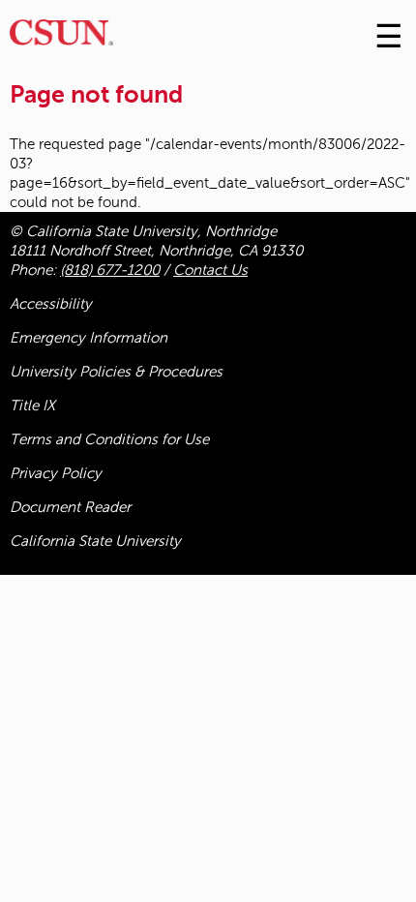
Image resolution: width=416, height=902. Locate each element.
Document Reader (70, 507)
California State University (95, 541)
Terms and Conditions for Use (109, 439)
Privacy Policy (56, 473)
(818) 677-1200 (110, 270)
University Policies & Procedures (116, 371)
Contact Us (210, 270)
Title (32, 405)
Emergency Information (88, 338)
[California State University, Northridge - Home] (61, 37)
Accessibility (51, 304)
